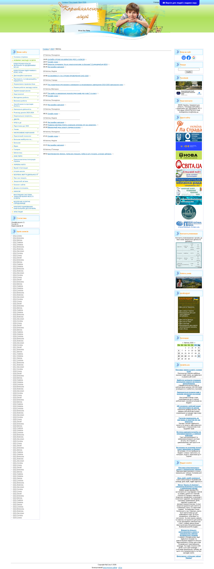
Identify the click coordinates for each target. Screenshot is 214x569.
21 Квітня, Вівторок (51, 89)
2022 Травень (18, 474)
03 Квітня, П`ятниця (51, 149)
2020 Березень (18, 423)
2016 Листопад (18, 343)
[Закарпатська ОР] (189, 186)
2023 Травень (18, 500)
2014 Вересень (18, 292)
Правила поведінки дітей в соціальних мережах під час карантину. (72, 125)
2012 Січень (17, 236)
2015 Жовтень (18, 316)
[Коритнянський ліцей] (189, 95)
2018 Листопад (18, 391)
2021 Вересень (18, 456)
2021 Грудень (18, 463)
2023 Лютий (17, 493)
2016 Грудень (18, 345)
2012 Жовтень (18, 249)
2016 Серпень (18, 336)
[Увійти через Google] (193, 57)
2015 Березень (18, 305)
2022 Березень (18, 469)
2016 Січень (17, 323)
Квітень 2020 (188, 343)
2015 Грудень (18, 321)
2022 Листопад (18, 487)
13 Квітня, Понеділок (51, 109)
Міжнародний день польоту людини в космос (64, 127)
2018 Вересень (18, 386)
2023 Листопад (18, 513)
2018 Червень (18, 382)
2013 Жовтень (18, 270)
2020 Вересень (18, 434)
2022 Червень (18, 476)
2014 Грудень (18, 299)
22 (185, 356)
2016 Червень (18, 334)
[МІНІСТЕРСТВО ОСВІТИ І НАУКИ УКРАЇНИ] (189, 150)
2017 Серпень (18, 360)
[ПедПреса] (189, 228)
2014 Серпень (18, 290)
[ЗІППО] (189, 195)
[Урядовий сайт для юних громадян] (189, 177)
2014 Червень (18, 288)
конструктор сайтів (110, 567)
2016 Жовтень (18, 340)
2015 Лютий (17, 303)
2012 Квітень (17, 240)
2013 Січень (17, 255)
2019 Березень (18, 399)
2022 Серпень (18, 480)
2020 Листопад (18, 439)
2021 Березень (18, 447)
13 (179, 353)
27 (179, 359)
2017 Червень (18, 356)
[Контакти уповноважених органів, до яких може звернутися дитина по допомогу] (189, 268)
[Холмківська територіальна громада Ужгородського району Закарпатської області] (189, 219)
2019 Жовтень (18, 412)
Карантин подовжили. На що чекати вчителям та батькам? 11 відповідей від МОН (78, 64)
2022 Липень (17, 478)
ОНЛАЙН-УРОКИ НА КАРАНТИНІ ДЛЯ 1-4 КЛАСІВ (66, 59)
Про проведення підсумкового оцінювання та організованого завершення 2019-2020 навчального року (85, 84)
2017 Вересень (18, 362)
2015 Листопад (18, 319)
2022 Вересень (18, 482)
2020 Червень (18, 430)
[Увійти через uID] (184, 57)
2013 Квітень (17, 262)
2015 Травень (18, 310)
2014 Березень (18, 281)
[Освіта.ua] (189, 168)
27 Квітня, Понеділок (51, 55)
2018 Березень (18, 375)
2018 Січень (17, 371)
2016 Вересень (18, 338)
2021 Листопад (18, 461)
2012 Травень (18, 242)
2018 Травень (18, 380)
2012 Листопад (18, 251)
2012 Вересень (18, 246)
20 (179, 356)
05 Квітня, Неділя (50, 140)
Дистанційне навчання (56, 67)
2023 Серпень (18, 506)
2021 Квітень (17, 450)
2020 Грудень (18, 441)
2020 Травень (18, 428)
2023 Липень (17, 504)
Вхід (80, 2)
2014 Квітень (17, 284)
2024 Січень (17, 517)
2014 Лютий (17, 279)
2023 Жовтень (18, 511)
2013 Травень (18, 264)
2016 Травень (18, 332)
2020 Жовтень (18, 436)
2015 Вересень (18, 314)
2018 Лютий (17, 373)
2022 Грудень (18, 489)
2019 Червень (18, 406)
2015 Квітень (17, 308)
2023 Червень (18, 502)
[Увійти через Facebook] (188, 57)
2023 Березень (18, 495)
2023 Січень (17, 491)
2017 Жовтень (18, 364)
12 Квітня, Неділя (50, 118)
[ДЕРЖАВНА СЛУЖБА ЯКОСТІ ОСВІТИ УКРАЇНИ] (189, 141)
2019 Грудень (18, 417)
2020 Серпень (18, 432)
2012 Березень (18, 238)
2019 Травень (18, 404)
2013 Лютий (17, 257)
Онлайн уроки (53, 62)
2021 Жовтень (18, 458)
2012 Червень (18, 244)
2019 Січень (17, 395)
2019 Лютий (17, 397)
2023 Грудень (18, 515)
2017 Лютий (17, 347)
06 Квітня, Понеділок (51, 132)
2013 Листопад (18, 273)
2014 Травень (18, 286)
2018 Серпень (18, 384)
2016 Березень (18, 327)
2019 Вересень (18, 410)
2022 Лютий (17, 467)
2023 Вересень (18, 509)
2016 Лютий (17, 325)
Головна (65, 2)
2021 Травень (18, 452)
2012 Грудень (18, 253)
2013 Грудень (18, 275)
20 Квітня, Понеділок (51, 100)
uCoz (120, 567)
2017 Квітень (17, 351)
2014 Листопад (18, 297)
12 (199, 350)
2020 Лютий (17, 421)
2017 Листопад (18, 367)
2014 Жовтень (18, 294)
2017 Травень (18, 353)
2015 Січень (17, 301)
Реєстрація (73, 2)
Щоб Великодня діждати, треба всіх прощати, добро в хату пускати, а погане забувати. (80, 154)
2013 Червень (18, 266)
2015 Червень (18, 312)
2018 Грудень (18, 393)
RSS (84, 2)
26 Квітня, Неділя (50, 71)
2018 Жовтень (18, 388)
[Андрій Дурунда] (189, 288)
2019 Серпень (18, 408)
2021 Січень (17, 443)
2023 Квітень (17, 498)
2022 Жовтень (18, 485)
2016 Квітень (17, 329)
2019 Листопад (18, 415)
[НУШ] (189, 159)
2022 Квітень (17, 471)
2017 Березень (18, 349)
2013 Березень (18, 260)
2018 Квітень (17, 378)
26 (199, 356)
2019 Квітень (17, 402)
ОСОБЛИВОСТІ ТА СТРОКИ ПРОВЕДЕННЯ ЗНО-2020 (68, 76)
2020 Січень (17, 419)
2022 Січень (17, 465)
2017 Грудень (18, 369)
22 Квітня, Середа (50, 80)
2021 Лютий (17, 445)
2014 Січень (17, 277)
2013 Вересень (18, 268)
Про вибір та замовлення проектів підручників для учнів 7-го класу (72, 93)
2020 (52, 49)
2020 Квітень (17, 426)
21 (182, 356)
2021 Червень (18, 454)
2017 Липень (17, 358)
